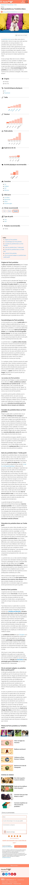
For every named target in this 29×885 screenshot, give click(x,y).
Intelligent (6, 186)
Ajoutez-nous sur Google (22, 35)
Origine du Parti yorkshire (11, 240)
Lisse (5, 221)
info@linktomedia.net (6, 857)
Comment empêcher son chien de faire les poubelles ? (20, 804)
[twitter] (6, 874)
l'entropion (22, 635)
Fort (5, 184)
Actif (5, 188)
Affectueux (6, 190)
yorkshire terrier (7, 39)
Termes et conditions (13, 882)
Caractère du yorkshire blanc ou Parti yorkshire (13, 245)
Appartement (7, 200)
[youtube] (12, 874)
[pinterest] (15, 874)
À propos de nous (21, 879)
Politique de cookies (17, 883)
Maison (5, 202)
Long (5, 219)
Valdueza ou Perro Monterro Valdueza (19, 758)
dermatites (20, 660)
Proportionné (7, 93)
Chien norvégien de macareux (19, 741)
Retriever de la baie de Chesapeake (20, 766)
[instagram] (9, 874)
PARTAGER (23, 2)
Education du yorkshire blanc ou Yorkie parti (13, 250)
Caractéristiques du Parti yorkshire (13, 242)
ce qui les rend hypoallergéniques (13, 465)
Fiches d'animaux (10, 5)
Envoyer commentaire (20, 846)
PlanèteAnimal (3, 5)
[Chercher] (27, 2)
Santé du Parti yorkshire (11, 253)
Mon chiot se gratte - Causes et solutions (19, 779)
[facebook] (3, 874)
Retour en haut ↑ (14, 866)
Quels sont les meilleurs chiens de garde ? (20, 787)
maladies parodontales (14, 611)
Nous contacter (5, 882)
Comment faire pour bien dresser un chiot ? (21, 795)
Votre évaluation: (14, 838)
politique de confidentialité (7, 847)
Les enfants (7, 198)
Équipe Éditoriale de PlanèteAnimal (10, 12)
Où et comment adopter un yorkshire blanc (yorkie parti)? (14, 256)
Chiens (15, 5)
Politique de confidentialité (7, 883)
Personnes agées (8, 203)
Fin (5, 91)
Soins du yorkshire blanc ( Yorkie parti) (14, 248)
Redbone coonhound (19, 749)
